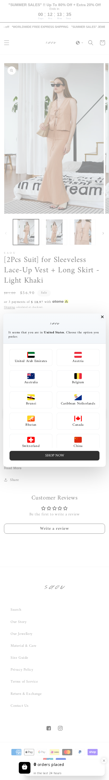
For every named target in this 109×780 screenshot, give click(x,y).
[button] (31, 357)
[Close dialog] (102, 317)
